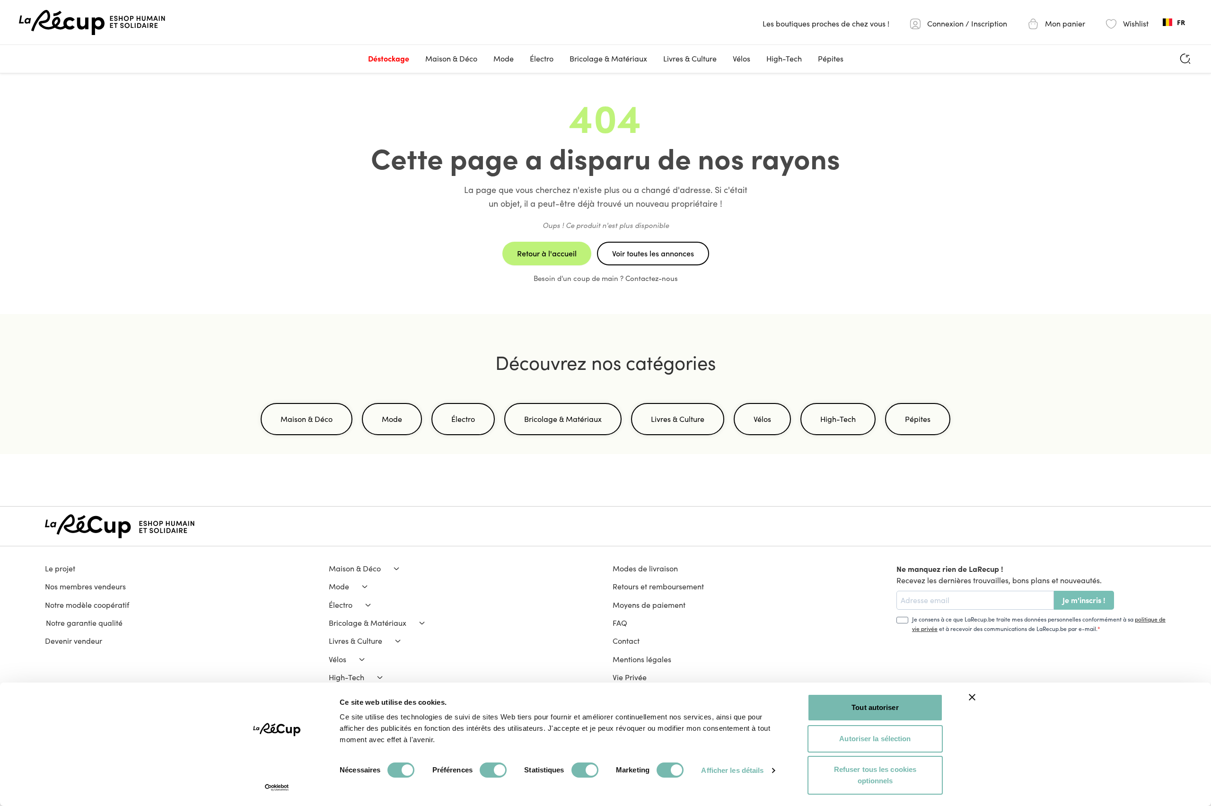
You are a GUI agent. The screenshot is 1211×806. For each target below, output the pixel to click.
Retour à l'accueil (547, 253)
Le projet (60, 568)
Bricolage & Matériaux (608, 58)
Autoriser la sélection (875, 739)
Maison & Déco (451, 58)
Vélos (741, 58)
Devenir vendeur (73, 641)
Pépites (830, 58)
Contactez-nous (651, 278)
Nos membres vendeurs (85, 586)
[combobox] (1174, 22)
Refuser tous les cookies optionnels (875, 775)
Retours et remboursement (658, 586)
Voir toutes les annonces (653, 253)
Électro (541, 58)
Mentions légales (642, 659)
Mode (503, 58)
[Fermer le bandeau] (972, 697)
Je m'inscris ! (1084, 600)
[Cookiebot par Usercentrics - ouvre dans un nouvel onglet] (277, 787)
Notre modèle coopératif (87, 605)
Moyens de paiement (649, 605)
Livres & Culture (690, 58)
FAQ (620, 623)
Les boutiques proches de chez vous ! (826, 23)
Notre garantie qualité (84, 623)
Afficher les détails (732, 770)
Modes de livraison (645, 568)
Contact (626, 641)
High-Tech (784, 58)
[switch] (493, 770)
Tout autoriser (874, 707)
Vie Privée (630, 677)
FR (1181, 22)
